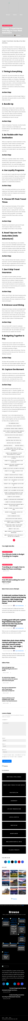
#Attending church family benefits (13, 428)
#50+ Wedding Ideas (14, 423)
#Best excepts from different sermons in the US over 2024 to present (13, 432)
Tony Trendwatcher (19, 605)
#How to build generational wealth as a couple (13, 458)
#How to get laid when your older (14, 487)
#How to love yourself (14, 496)
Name (4, 738)
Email (4, 744)
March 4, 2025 (6, 672)
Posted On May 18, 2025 (8, 605)
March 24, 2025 (6, 558)
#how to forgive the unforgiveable (13, 477)
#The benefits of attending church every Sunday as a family (13, 522)
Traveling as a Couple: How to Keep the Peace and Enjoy (13, 568)
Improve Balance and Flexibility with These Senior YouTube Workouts (9, 699)
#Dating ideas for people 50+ (13, 440)
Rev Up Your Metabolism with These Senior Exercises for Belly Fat (9, 689)
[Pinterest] (19, 862)
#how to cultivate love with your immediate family (14, 465)
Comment (5, 719)
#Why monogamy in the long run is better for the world (13, 536)
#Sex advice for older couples (14, 518)
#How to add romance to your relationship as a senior (14, 454)
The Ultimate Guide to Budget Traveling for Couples (13, 555)
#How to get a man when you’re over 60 (14, 484)
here (23, 905)
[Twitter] (9, 862)
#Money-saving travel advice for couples (14, 513)
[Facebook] (5, 862)
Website (4, 749)
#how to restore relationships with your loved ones (14, 505)
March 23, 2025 (6, 570)
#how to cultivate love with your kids (13, 468)
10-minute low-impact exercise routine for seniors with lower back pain (10, 679)
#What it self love (14, 528)
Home (3, 1017)
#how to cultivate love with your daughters (14, 461)
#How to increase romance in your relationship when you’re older (13, 493)
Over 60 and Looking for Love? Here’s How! (13, 581)
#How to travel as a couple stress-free (13, 509)
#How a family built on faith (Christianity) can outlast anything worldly (14, 449)
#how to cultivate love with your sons (14, 471)
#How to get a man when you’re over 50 (14, 481)
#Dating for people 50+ (14, 437)
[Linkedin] (15, 862)
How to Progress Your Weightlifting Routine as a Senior (9, 669)
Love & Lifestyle (7, 25)
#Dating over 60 (19, 445)
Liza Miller (18, 35)
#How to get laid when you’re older (13, 490)
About (7, 1017)
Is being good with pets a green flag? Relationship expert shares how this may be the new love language (14, 623)
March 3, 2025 (5, 682)
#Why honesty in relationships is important (14, 532)
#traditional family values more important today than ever (13, 525)
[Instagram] (22, 862)
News (10, 1017)
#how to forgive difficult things (14, 474)
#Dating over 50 (8, 445)
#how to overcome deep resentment (13, 499)
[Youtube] (12, 862)
